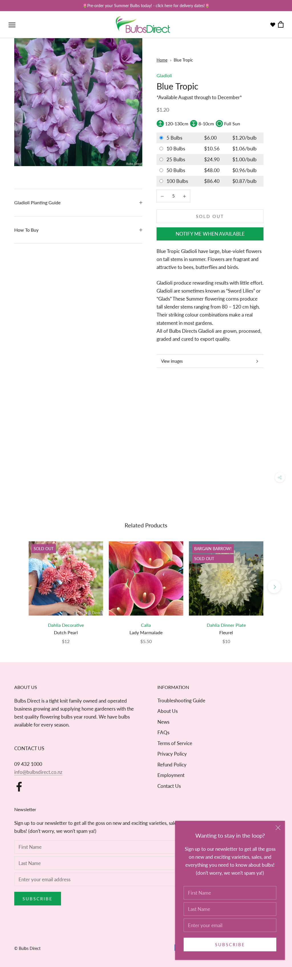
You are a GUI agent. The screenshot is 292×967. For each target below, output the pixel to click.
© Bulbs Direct (27, 948)
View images (172, 361)
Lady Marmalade (146, 632)
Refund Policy (171, 765)
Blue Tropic (183, 60)
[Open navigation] (12, 24)
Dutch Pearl (66, 632)
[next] (274, 586)
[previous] (17, 586)
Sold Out (210, 216)
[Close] (278, 827)
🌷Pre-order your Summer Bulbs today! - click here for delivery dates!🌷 (146, 5)
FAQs (163, 732)
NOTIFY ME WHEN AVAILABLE (210, 234)
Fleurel (226, 632)
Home (162, 60)
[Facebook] (19, 786)
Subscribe (230, 944)
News (163, 722)
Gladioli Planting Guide (37, 202)
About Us (167, 711)
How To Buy (26, 229)
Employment (170, 775)
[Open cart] (280, 24)
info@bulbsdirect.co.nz (38, 772)
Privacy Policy (172, 754)
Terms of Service (174, 743)
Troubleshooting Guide (181, 700)
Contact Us (169, 786)
